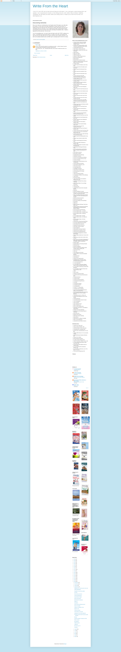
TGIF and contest (77, 610)
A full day (75, 627)
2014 (75, 573)
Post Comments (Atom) (41, 57)
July (75, 630)
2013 (75, 575)
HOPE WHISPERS (77, 589)
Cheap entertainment (78, 595)
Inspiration (76, 602)
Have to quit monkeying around (79, 604)
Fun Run (75, 592)
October (75, 585)
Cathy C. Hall (76, 384)
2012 (75, 576)
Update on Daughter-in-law (79, 607)
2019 (75, 566)
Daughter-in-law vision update (79, 591)
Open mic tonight (77, 605)
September (76, 586)
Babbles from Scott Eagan (78, 376)
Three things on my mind (78, 611)
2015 (75, 572)
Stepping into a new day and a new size (81, 588)
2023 (75, 560)
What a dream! (76, 619)
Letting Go (76, 624)
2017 (75, 569)
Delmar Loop (76, 608)
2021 (75, 563)
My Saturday (76, 621)
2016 (75, 570)
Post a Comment (37, 53)
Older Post (66, 55)
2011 (75, 578)
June (75, 632)
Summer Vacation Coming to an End (80, 618)
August (75, 629)
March (75, 636)
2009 (75, 581)
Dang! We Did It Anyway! (77, 373)
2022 (75, 562)
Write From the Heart (50, 6)
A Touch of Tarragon (77, 372)
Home (51, 55)
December (76, 582)
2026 (75, 559)
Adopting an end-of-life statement (80, 613)
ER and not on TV (77, 625)
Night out (75, 601)
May (75, 633)
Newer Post (35, 55)
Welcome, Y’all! (76, 385)
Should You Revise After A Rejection (79, 377)
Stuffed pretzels (77, 622)
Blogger (65, 643)
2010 (75, 579)
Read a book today (77, 598)
